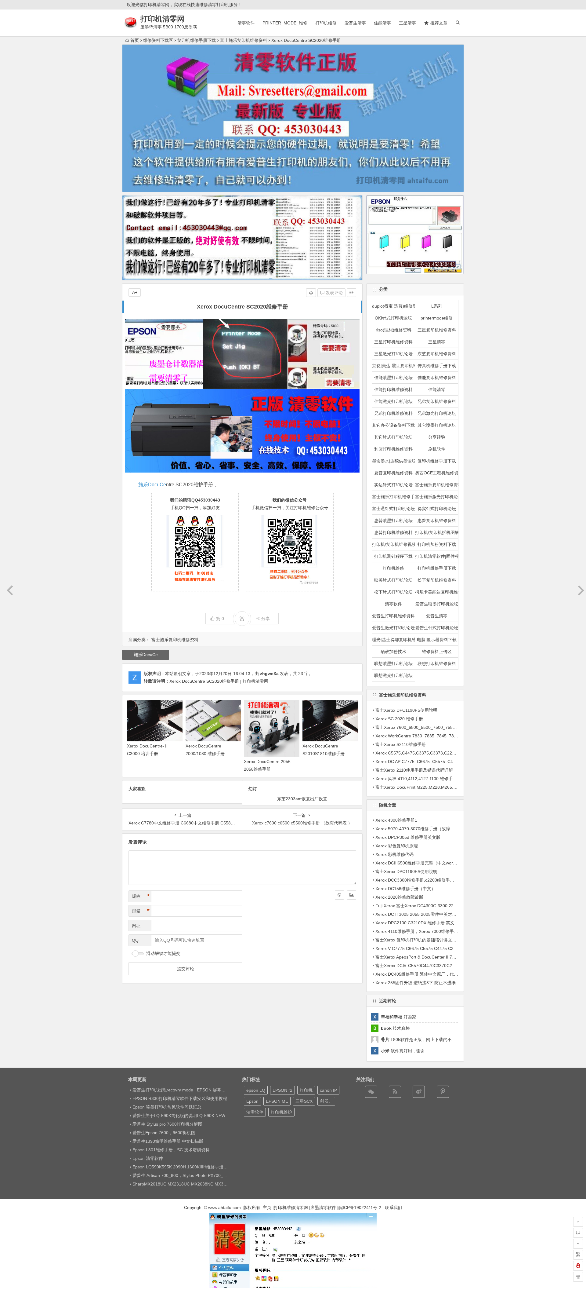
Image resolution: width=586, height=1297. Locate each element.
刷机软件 (436, 449)
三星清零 (407, 22)
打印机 (306, 1090)
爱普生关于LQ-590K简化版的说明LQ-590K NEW (178, 1115)
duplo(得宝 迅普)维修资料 (393, 306)
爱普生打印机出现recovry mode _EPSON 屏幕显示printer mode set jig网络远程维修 (212, 1089)
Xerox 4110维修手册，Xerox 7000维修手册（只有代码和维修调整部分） (444, 931)
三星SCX (304, 1101)
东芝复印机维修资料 (437, 353)
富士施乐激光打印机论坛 (436, 496)
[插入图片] (351, 895)
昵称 (141, 896)
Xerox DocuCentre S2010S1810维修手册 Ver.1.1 (323, 753)
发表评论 (333, 292)
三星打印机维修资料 (393, 341)
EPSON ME (277, 1101)
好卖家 (398, 1016)
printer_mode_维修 (284, 22)
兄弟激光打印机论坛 (437, 413)
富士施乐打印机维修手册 (393, 496)
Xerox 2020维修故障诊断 (399, 897)
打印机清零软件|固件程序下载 (436, 556)
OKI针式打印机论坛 (393, 318)
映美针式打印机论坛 (393, 580)
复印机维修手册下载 (196, 40)
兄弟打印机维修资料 (393, 413)
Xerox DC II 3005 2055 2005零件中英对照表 (418, 914)
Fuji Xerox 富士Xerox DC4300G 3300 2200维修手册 (425, 905)
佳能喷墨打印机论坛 (393, 377)
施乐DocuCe (152, 484)
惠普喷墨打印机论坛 (393, 520)
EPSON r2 (282, 1090)
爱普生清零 (355, 22)
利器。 (326, 1101)
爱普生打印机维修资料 (393, 615)
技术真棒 (395, 1028)
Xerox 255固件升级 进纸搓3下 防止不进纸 (415, 982)
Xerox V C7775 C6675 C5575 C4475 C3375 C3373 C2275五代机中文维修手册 (451, 948)
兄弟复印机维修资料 (437, 401)
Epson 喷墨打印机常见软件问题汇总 (166, 1107)
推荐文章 (438, 22)
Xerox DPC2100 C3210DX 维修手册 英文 (414, 922)
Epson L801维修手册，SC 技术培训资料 (171, 1149)
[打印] (311, 292)
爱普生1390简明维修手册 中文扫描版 (167, 1141)
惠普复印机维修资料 (437, 520)
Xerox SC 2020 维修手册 (399, 718)
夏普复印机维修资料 (393, 472)
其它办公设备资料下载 (393, 425)
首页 (134, 40)
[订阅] (395, 1092)
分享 (265, 618)
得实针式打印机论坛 (437, 508)
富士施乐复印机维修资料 (243, 40)
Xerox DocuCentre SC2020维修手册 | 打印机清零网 (218, 681)
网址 (136, 925)
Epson (252, 1101)
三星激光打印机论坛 (393, 353)
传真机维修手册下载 (437, 365)
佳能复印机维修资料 (437, 377)
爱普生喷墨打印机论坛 (436, 603)
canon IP (328, 1090)
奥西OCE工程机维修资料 (436, 472)
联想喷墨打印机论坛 (393, 663)
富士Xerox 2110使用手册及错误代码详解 (414, 770)
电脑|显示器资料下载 (437, 639)
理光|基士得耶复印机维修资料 (393, 639)
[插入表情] (339, 895)
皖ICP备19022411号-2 (359, 1207)
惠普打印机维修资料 (393, 532)
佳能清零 (382, 22)
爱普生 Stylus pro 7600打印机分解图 (167, 1124)
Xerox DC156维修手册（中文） (405, 888)
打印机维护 (281, 1112)
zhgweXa (269, 673)
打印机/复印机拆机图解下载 (436, 532)
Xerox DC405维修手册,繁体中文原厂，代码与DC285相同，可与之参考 (442, 974)
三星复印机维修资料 (437, 329)
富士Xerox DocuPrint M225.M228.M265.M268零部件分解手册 (434, 787)
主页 (267, 1207)
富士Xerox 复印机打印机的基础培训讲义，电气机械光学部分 (432, 939)
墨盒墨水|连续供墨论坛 (393, 461)
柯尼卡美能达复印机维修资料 (436, 592)
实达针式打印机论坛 (393, 484)
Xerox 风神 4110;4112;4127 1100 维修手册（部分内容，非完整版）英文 (443, 778)
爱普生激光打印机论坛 (393, 627)
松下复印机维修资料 (437, 580)
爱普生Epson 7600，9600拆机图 (163, 1132)
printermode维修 (437, 318)
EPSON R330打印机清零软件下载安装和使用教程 (179, 1098)
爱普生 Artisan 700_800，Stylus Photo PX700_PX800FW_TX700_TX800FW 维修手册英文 (219, 1175)
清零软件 (246, 22)
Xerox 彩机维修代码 (394, 854)
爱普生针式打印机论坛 (436, 627)
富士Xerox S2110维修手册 (400, 744)
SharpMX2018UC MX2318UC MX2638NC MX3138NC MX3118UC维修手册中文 (209, 1184)
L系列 (436, 306)
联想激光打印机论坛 (393, 675)
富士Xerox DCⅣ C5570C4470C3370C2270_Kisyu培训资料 (432, 965)
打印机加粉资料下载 (437, 544)
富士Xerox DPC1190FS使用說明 (406, 710)
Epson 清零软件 (147, 1158)
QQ (135, 940)
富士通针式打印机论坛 (393, 508)
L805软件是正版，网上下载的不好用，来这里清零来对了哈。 (444, 1039)
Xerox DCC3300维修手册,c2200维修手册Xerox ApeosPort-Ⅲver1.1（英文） (448, 880)
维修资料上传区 (437, 651)
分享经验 (436, 437)
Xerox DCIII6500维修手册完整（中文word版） (419, 862)
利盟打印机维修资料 (393, 449)
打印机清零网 (162, 19)
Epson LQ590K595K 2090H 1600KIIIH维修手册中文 (182, 1166)
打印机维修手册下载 (437, 568)
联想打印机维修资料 (437, 663)
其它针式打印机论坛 (393, 437)
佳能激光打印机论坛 (393, 401)
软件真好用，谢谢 (403, 1050)
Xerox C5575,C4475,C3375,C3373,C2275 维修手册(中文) (431, 753)
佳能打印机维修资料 (393, 389)
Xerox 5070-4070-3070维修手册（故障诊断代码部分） (427, 828)
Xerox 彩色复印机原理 (396, 845)
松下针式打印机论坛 (393, 592)
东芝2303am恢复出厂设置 (302, 798)
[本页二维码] (578, 1277)
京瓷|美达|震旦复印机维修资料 (393, 365)
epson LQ (255, 1090)
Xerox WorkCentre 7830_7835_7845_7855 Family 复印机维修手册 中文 (444, 735)
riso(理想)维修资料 (393, 329)
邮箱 (141, 911)
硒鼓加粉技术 (393, 651)
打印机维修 (326, 22)
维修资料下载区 (158, 40)
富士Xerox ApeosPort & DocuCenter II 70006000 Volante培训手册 (438, 957)
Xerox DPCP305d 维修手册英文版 (407, 837)
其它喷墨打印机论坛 (437, 425)
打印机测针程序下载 (393, 556)
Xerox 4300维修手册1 (396, 820)
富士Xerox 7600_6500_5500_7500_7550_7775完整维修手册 (434, 727)
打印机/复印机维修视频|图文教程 (393, 544)
